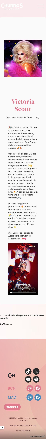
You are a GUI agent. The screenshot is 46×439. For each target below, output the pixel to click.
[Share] (37, 117)
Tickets (12, 407)
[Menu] (41, 6)
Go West (4, 324)
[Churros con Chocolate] (12, 6)
